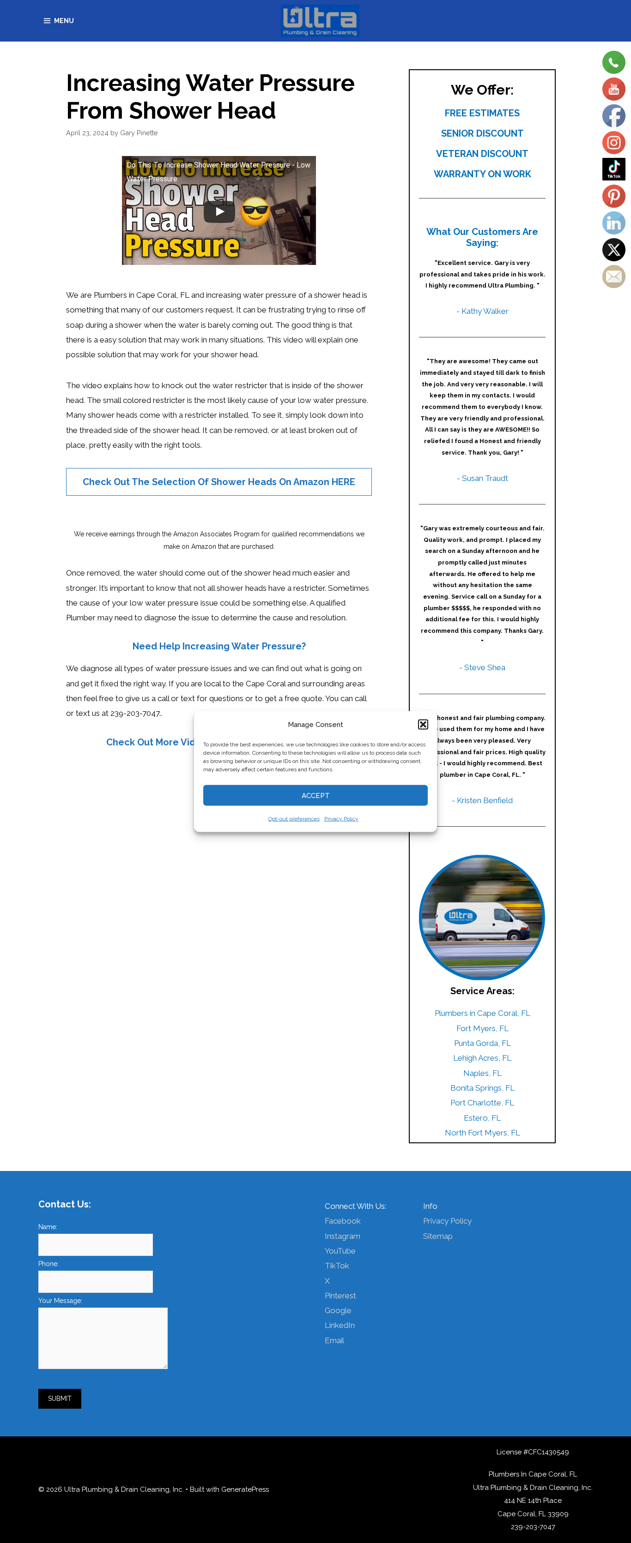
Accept (316, 795)
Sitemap (438, 1236)
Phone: (48, 1263)
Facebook (343, 1220)
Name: (47, 1227)
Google (338, 1310)
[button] (423, 724)
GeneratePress (245, 1489)
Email (334, 1340)
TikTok (337, 1265)
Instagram (342, 1236)
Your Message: (60, 1300)
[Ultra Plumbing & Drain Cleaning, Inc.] (320, 21)
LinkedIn (340, 1325)
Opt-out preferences (294, 819)
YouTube (340, 1250)
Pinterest (340, 1295)
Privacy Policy (341, 819)
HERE (343, 481)
